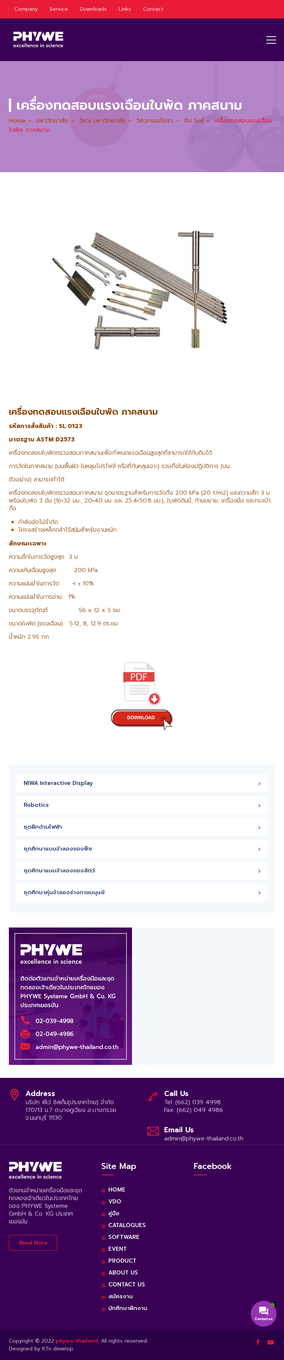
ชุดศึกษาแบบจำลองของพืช (58, 849)
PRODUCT (122, 1261)
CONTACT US (126, 1285)
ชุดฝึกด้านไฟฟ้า (43, 827)
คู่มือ (113, 1213)
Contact (153, 9)
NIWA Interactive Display (58, 783)
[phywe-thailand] (38, 40)
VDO (114, 1202)
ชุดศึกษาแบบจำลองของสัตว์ (59, 870)
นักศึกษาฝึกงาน (127, 1308)
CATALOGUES (127, 1225)
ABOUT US (123, 1273)
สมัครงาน (120, 1296)
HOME (116, 1190)
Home (17, 120)
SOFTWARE (123, 1237)
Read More (33, 1243)
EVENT (117, 1249)
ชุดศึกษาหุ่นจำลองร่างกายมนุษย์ (64, 892)
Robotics (36, 805)
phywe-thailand (77, 1341)
